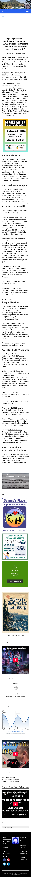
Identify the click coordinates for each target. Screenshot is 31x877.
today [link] (6, 180)
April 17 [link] (13, 412)
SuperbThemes (16, 874)
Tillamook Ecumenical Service (10, 781)
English (13, 458)
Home (5, 837)
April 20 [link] (17, 200)
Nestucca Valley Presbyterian (10, 779)
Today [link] (4, 189)
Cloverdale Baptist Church (9, 777)
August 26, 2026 (23, 847)
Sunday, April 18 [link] (17, 377)
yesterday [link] (13, 166)
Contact (5, 847)
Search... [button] (5, 856)
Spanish (21, 458)
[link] (6, 180)
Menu (27, 11)
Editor (23, 53)
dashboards (11, 288)
